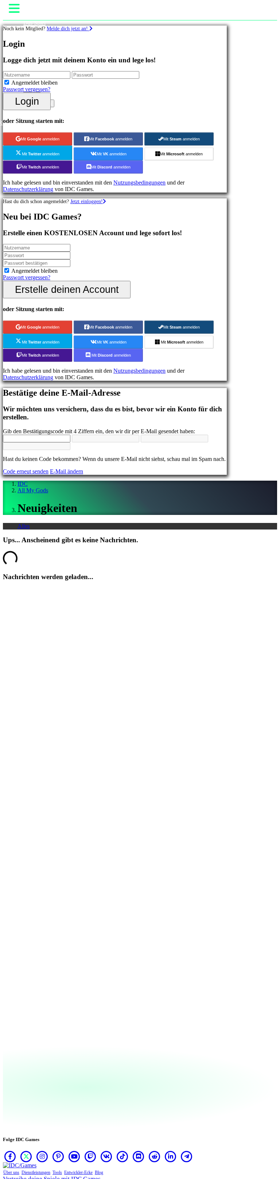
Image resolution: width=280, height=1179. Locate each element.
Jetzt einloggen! (86, 201)
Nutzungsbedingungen (139, 182)
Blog (99, 1172)
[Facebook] (10, 1156)
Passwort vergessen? (26, 89)
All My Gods (33, 490)
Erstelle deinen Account (67, 289)
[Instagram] (42, 1156)
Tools (57, 1172)
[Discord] (138, 1156)
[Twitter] (26, 1156)
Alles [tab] (24, 526)
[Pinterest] (58, 1156)
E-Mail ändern (66, 471)
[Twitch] (90, 1156)
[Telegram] (186, 1156)
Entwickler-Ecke (78, 1172)
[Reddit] (154, 1156)
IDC (23, 484)
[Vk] (106, 1156)
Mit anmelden (40, 139)
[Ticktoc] (122, 1156)
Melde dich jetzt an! (68, 28)
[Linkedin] (170, 1156)
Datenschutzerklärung (28, 189)
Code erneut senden (25, 471)
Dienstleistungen (36, 1172)
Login (27, 101)
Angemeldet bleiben (34, 82)
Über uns (11, 1172)
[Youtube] (74, 1156)
